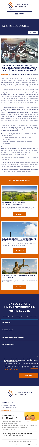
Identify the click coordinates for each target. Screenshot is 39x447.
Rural (36, 74)
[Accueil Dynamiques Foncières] (19, 9)
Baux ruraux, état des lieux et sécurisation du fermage (14, 203)
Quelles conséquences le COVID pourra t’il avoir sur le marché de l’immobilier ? (19, 240)
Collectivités (14, 74)
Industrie (30, 74)
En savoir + (20, 214)
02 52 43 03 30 (6, 410)
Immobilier (23, 74)
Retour (33, 32)
